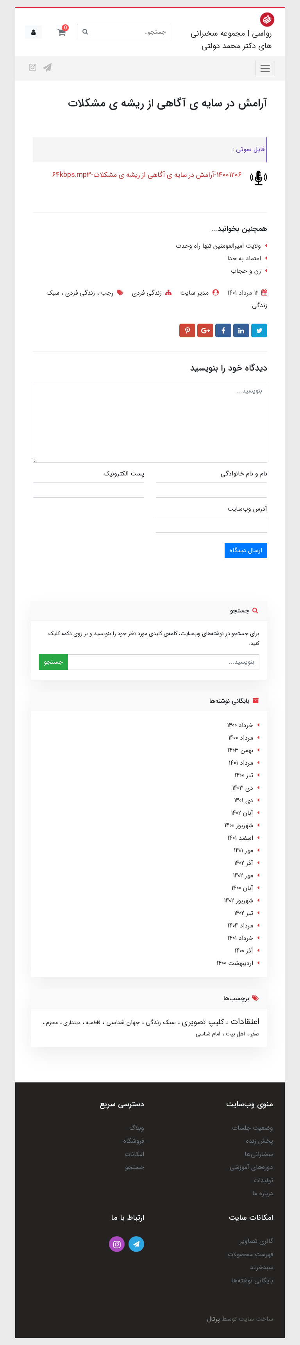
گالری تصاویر (256, 1241)
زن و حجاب (246, 271)
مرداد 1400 (240, 738)
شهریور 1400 (238, 825)
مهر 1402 (243, 875)
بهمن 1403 (240, 750)
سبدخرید (261, 1267)
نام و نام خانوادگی (244, 474)
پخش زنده (259, 1141)
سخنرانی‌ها (259, 1154)
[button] (61, 32)
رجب (106, 293)
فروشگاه (133, 1141)
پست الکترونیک (124, 474)
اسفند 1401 (240, 838)
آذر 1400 (243, 951)
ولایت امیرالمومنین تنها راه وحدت (218, 246)
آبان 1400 (242, 888)
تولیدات (263, 1180)
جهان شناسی (122, 1022)
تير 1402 (243, 913)
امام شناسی (208, 1034)
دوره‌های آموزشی (251, 1167)
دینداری (71, 1022)
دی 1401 (243, 800)
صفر (254, 1034)
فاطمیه (92, 1022)
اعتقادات (243, 1021)
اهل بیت (234, 1034)
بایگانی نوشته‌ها (252, 1281)
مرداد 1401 (241, 763)
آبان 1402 (242, 813)
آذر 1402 (243, 863)
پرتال (213, 1319)
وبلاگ (136, 1128)
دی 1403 (242, 788)
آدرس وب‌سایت (247, 509)
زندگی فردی (147, 293)
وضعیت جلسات (252, 1128)
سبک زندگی (160, 1022)
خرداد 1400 (240, 725)
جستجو (53, 662)
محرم (51, 1022)
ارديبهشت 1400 (234, 963)
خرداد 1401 (240, 938)
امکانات (134, 1154)
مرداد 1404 (240, 926)
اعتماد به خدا (244, 258)
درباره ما (262, 1193)
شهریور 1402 (238, 901)
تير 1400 (243, 775)
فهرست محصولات (250, 1254)
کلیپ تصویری (202, 1022)
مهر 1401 (243, 850)
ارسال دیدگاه (246, 550)
